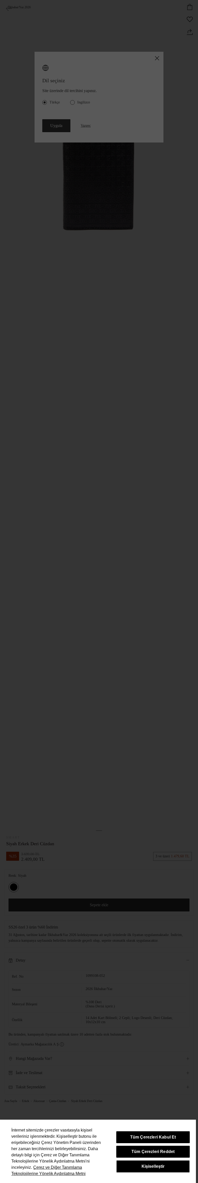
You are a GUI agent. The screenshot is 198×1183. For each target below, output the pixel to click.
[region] (98, 1151)
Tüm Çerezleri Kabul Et (153, 1137)
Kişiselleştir (153, 1166)
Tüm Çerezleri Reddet (153, 1151)
